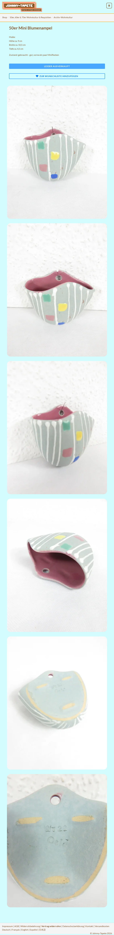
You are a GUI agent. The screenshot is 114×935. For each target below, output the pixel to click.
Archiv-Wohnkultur (63, 17)
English (24, 929)
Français (16, 929)
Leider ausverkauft (57, 66)
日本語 (42, 929)
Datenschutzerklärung (73, 926)
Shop (4, 17)
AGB (16, 926)
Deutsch (6, 929)
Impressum (7, 926)
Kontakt (89, 926)
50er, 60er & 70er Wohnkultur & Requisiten (30, 17)
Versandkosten (102, 926)
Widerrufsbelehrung (30, 926)
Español (33, 929)
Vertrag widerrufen (51, 926)
